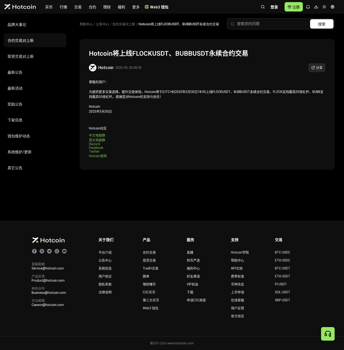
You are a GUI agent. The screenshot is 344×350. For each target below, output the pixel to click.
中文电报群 (97, 135)
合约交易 (149, 252)
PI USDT (281, 284)
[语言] (332, 7)
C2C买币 (149, 292)
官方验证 (237, 316)
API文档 (237, 268)
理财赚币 (149, 284)
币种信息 (237, 284)
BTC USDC (282, 252)
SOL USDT (282, 292)
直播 (190, 252)
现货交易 (149, 260)
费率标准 (237, 276)
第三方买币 (151, 300)
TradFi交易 (150, 268)
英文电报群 (97, 140)
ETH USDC (282, 260)
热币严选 (193, 260)
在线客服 (237, 300)
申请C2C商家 (196, 300)
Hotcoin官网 (98, 156)
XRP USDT (282, 300)
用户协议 (105, 276)
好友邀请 (193, 276)
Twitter (94, 151)
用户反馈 (237, 308)
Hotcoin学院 (240, 252)
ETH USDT (282, 276)
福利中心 (193, 268)
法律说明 (105, 292)
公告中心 (105, 260)
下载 (190, 292)
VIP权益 (192, 284)
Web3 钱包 (150, 308)
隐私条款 (105, 284)
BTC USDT (282, 268)
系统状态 (105, 268)
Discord (94, 144)
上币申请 (237, 292)
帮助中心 (237, 260)
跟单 (146, 276)
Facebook (96, 148)
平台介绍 (105, 252)
